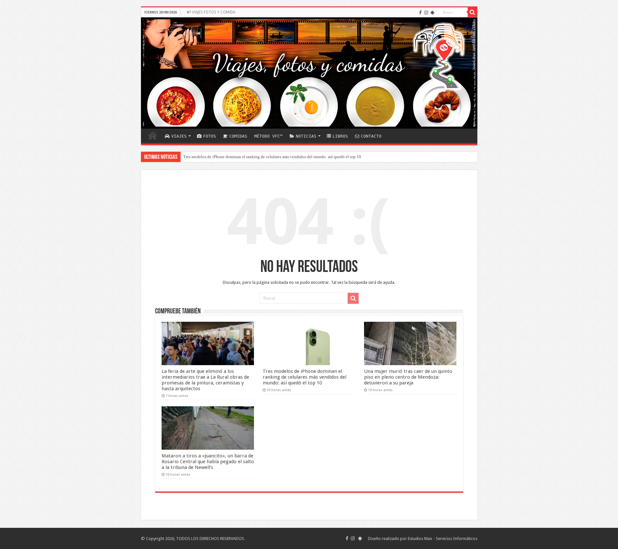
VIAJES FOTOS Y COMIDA (213, 12)
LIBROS (340, 136)
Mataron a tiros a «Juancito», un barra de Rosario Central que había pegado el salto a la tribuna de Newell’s (208, 461)
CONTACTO (371, 136)
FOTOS (209, 136)
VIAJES (179, 136)
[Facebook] (420, 12)
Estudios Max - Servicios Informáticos (442, 538)
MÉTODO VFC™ (268, 136)
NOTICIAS (306, 136)
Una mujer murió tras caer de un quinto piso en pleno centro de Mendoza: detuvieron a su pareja (408, 377)
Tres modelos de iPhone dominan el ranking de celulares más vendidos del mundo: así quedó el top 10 (272, 156)
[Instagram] (426, 12)
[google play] (432, 12)
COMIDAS (238, 136)
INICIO (152, 135)
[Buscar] (472, 12)
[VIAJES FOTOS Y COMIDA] (309, 73)
